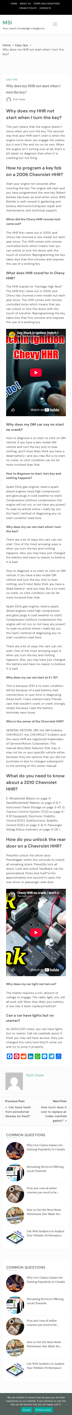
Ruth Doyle (19, 99)
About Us (25, 3)
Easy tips (11, 79)
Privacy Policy (28, 8)
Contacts (45, 8)
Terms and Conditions (46, 3)
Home (14, 3)
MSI (7, 22)
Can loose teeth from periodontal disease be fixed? (18, 1111)
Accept (27, 1409)
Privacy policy (43, 1409)
